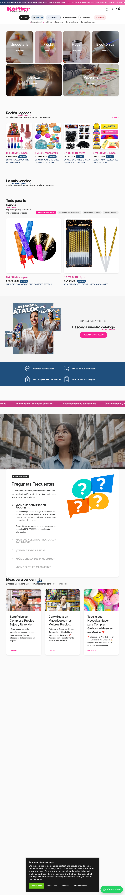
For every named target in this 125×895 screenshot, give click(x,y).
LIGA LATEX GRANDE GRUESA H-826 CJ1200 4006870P (77, 161)
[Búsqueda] (107, 9)
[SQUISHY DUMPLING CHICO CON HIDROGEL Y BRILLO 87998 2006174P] (48, 136)
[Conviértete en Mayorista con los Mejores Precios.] (62, 600)
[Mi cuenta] (112, 9)
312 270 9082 (30, 529)
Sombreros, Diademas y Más (69, 212)
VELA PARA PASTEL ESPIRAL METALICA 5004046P (86, 284)
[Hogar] (76, 47)
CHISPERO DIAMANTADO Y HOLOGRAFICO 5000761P (29, 284)
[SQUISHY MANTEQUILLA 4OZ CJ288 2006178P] (106, 136)
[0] (117, 9)
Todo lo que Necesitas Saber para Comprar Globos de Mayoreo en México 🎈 (100, 624)
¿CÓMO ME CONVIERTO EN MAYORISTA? (31, 506)
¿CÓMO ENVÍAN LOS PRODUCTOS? (35, 559)
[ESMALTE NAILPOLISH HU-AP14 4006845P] (19, 136)
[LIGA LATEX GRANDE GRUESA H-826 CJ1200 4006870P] (77, 136)
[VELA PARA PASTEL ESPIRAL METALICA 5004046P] (91, 245)
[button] (93, 335)
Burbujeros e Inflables (92, 212)
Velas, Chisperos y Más (46, 212)
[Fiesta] (48, 47)
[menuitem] (24, 17)
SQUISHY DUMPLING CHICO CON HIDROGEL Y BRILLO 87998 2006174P (47, 161)
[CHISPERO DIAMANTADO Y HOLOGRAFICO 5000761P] (33, 245)
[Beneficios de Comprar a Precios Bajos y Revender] (23, 600)
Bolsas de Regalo (111, 212)
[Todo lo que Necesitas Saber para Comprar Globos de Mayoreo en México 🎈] (101, 600)
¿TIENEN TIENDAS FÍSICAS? (31, 550)
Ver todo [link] (113, 117)
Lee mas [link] (13, 650)
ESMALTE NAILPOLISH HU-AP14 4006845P (17, 161)
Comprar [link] (19, 51)
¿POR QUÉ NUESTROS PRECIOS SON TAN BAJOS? (36, 540)
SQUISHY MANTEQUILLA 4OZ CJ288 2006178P (105, 161)
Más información (80, 886)
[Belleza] (34, 80)
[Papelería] (91, 80)
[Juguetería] (19, 47)
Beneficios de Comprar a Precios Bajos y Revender (22, 620)
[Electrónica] (105, 47)
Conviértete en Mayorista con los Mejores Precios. (60, 620)
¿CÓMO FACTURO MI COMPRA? (33, 567)
